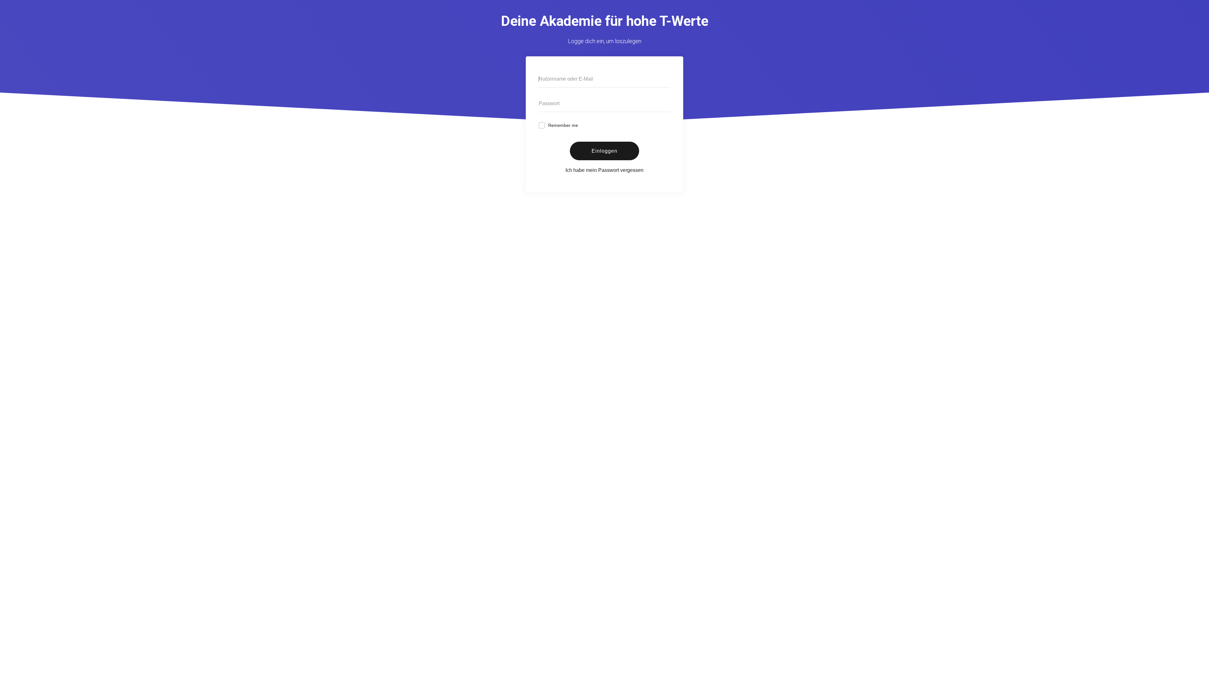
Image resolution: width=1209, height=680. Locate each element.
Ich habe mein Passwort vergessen (604, 170)
